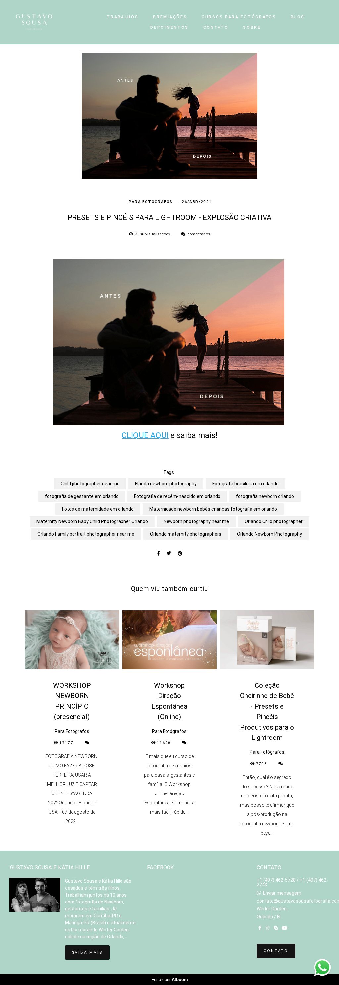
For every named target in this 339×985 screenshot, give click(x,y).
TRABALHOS (122, 17)
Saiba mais (87, 952)
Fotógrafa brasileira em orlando (245, 483)
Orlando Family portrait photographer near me (85, 534)
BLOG (298, 17)
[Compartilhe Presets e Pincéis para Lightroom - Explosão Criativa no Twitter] (169, 553)
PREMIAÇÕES (170, 17)
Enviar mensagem (282, 893)
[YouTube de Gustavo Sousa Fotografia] (284, 928)
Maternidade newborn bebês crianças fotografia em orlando (213, 509)
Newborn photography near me (196, 521)
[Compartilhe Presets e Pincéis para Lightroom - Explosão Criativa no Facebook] (158, 553)
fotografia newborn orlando (265, 496)
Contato (276, 950)
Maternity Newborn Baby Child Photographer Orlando (92, 521)
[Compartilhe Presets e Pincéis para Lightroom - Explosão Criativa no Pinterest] (180, 553)
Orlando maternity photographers (185, 534)
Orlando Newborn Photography (269, 534)
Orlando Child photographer (274, 521)
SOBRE (252, 27)
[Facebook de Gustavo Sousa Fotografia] (259, 928)
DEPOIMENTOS (169, 27)
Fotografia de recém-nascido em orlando (177, 496)
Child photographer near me (90, 483)
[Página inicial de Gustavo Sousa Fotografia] (48, 22)
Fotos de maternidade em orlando (98, 509)
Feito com (169, 979)
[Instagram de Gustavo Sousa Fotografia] (267, 928)
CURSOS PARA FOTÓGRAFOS (239, 17)
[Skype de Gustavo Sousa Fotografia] (276, 928)
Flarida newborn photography (166, 483)
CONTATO (216, 27)
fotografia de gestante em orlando (82, 496)
